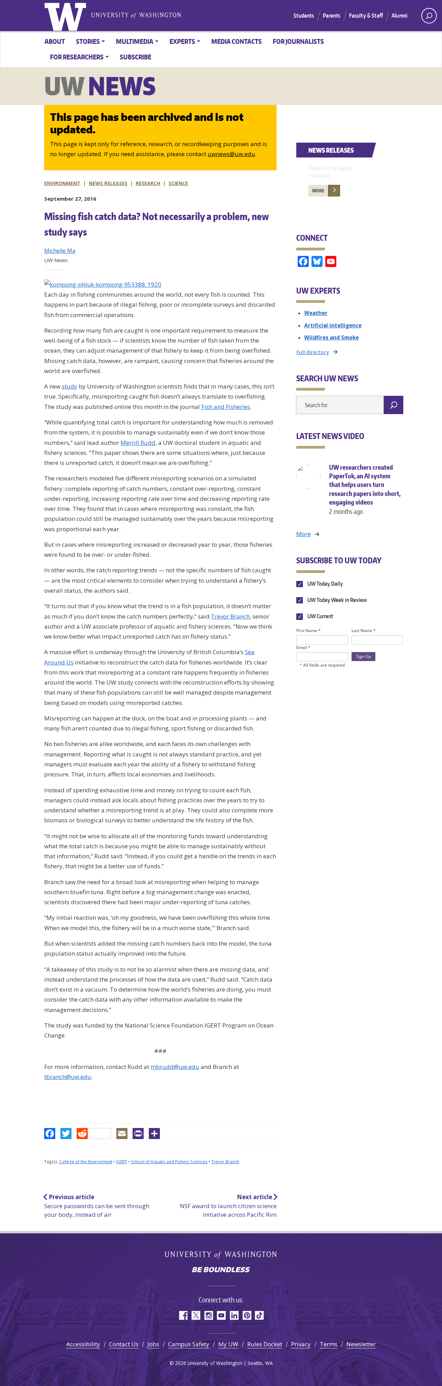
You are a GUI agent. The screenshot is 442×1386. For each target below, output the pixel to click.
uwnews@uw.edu (231, 154)
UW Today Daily (324, 583)
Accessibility (83, 1344)
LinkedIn (234, 1315)
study (69, 386)
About (55, 41)
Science (178, 183)
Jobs (153, 1344)
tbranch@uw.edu (67, 1077)
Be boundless (221, 1270)
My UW (228, 1344)
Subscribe (135, 56)
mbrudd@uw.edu (175, 1067)
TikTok (259, 1315)
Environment (62, 183)
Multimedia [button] (134, 41)
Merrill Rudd (138, 443)
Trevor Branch (230, 616)
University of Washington (66, 15)
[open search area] (429, 15)
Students (304, 15)
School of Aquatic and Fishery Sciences (169, 1162)
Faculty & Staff (366, 15)
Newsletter (361, 1344)
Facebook (183, 1315)
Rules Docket (264, 1344)
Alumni (399, 15)
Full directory (312, 351)
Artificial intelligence (333, 325)
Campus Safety (188, 1344)
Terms (328, 1344)
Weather (315, 312)
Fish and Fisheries (225, 407)
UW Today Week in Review (336, 599)
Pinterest (246, 1315)
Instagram (208, 1315)
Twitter (195, 1315)
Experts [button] (182, 41)
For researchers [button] (77, 56)
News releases (108, 183)
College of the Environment (85, 1162)
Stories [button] (88, 41)
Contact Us (123, 1344)
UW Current (319, 616)
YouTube (221, 1315)
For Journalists (298, 41)
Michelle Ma (59, 251)
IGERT (121, 1162)
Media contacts (236, 41)
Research (148, 183)
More (318, 190)
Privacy (301, 1344)
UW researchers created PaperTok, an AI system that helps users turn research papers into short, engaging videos (365, 489)
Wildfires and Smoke (331, 337)
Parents (331, 15)
